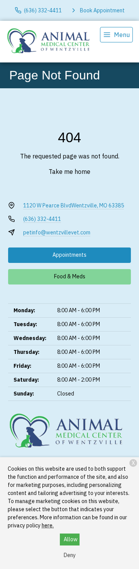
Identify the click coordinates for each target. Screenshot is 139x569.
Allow (71, 539)
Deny (70, 555)
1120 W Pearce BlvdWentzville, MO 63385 (73, 205)
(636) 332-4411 (42, 218)
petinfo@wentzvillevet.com (56, 232)
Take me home (69, 171)
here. (48, 525)
